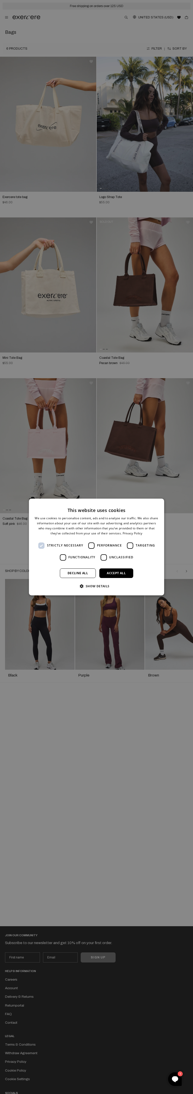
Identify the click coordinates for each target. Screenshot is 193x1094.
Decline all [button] (78, 573)
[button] (96, 586)
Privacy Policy (132, 533)
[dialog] (96, 547)
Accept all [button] (116, 573)
